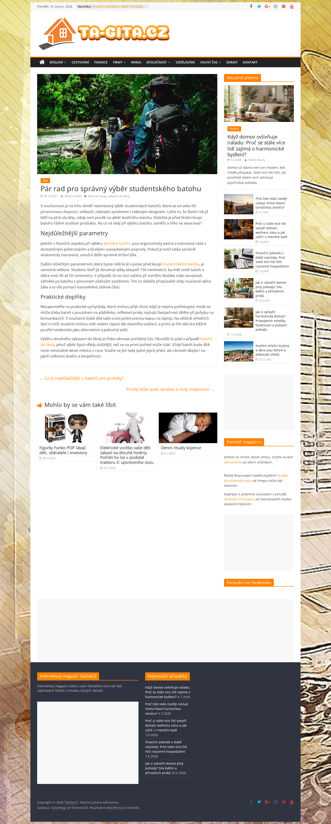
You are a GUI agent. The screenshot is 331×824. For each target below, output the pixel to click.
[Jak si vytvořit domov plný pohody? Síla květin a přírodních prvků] (238, 280)
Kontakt (250, 62)
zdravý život (233, 462)
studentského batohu (181, 264)
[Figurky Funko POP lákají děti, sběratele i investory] (66, 415)
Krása (136, 62)
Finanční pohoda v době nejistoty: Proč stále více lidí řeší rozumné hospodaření (272, 259)
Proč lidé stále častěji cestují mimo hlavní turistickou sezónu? (271, 202)
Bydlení (56, 62)
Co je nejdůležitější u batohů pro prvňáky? (81, 378)
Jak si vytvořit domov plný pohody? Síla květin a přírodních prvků (271, 289)
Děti (45, 180)
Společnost (156, 62)
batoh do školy (97, 196)
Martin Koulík (73, 196)
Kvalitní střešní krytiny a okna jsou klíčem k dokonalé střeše (272, 350)
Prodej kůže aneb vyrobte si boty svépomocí (170, 389)
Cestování (80, 62)
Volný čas (209, 62)
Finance (101, 62)
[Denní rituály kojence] (188, 415)
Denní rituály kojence (181, 447)
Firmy (117, 62)
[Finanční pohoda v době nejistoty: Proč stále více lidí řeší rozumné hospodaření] (238, 251)
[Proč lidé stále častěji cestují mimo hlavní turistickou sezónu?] (238, 196)
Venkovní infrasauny (239, 499)
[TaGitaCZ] (42, 62)
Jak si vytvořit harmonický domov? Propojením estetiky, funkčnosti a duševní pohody (271, 321)
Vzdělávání (185, 62)
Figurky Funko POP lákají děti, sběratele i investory (63, 450)
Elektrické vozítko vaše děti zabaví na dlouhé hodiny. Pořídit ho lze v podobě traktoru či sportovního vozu (127, 455)
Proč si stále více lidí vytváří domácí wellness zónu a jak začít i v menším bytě (271, 230)
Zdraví (231, 62)
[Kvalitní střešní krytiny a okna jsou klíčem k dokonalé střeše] (238, 343)
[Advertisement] (259, 402)
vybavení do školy (119, 196)
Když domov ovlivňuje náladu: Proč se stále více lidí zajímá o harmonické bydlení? (256, 145)
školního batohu (117, 243)
